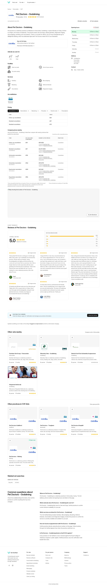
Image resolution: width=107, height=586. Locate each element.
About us (66, 555)
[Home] (9, 2)
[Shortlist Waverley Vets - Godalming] (41, 337)
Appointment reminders (32, 563)
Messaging (29, 568)
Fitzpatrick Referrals (47, 145)
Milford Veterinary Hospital (49, 150)
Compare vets (49, 557)
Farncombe (15, 9)
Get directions (93, 214)
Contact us (86, 555)
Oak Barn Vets (46, 144)
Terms (65, 565)
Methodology (67, 557)
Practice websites (31, 571)
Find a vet (48, 555)
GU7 (22, 9)
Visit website (94, 21)
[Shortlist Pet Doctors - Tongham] (41, 409)
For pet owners (31, 2)
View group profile (94, 404)
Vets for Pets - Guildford (48, 171)
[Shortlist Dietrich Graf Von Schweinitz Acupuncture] (72, 337)
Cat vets (17, 482)
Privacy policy (67, 563)
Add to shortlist (83, 21)
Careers (66, 560)
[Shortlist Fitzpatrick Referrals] (10, 368)
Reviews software (31, 557)
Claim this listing (92, 315)
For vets (21, 2)
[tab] (13, 111)
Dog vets (11, 482)
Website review (30, 573)
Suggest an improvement (36, 323)
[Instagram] (12, 565)
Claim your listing (31, 576)
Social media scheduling (32, 560)
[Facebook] (9, 565)
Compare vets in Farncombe (92, 332)
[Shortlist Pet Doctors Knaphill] (72, 409)
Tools (47, 560)
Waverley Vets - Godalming (49, 166)
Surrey (9, 9)
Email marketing (30, 565)
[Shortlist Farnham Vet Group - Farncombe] (10, 337)
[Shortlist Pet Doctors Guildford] (10, 409)
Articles (47, 563)
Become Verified (31, 555)
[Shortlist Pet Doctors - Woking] (10, 440)
